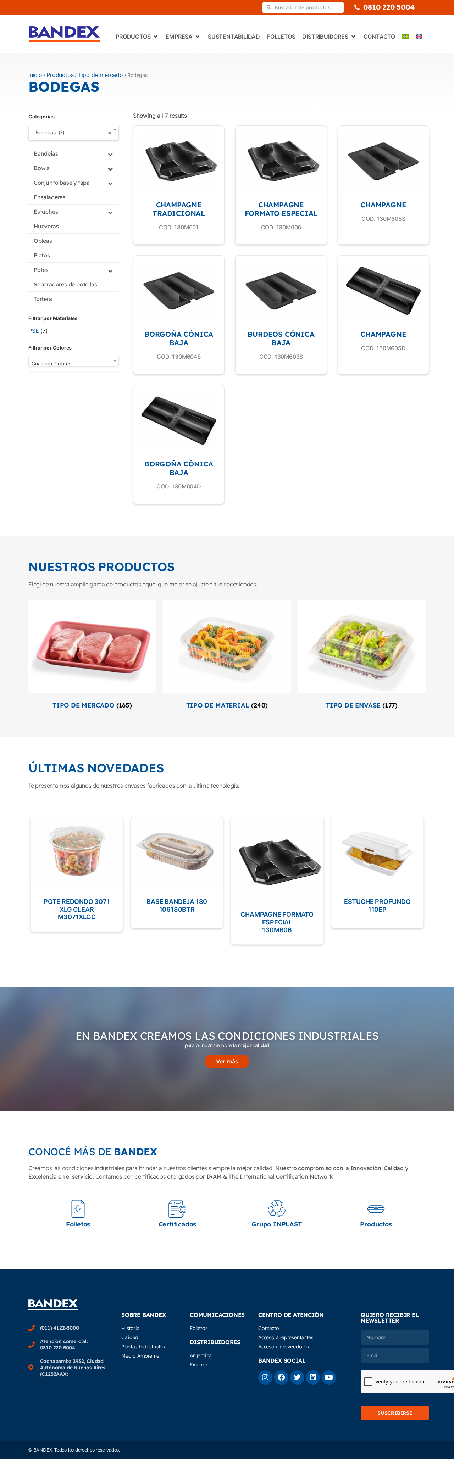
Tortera (43, 298)
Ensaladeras (50, 197)
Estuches (46, 211)
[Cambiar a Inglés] (419, 36)
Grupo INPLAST (276, 1224)
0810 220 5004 (388, 6)
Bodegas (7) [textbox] (71, 132)
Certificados (177, 1224)
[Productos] (376, 1209)
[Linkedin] (313, 1377)
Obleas (43, 240)
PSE (33, 330)
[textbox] (73, 363)
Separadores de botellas (65, 284)
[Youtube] (329, 1377)
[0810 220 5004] (357, 7)
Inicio (35, 74)
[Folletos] (78, 1209)
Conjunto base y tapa (62, 182)
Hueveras (46, 226)
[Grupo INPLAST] (277, 1209)
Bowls (42, 168)
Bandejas (46, 153)
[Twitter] (297, 1377)
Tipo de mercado (100, 74)
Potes (41, 269)
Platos (42, 255)
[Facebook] (281, 1377)
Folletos (78, 1224)
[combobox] (73, 133)
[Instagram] (265, 1377)
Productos (59, 74)
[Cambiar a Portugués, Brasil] (405, 36)
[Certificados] (177, 1209)
